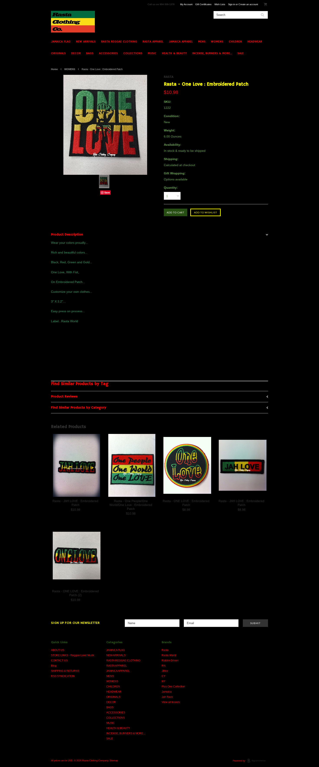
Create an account (248, 4)
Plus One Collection (173, 686)
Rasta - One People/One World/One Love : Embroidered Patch (130, 504)
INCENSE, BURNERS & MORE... (212, 53)
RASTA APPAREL (153, 42)
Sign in (231, 4)
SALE (240, 53)
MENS (202, 42)
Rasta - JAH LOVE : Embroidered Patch (75, 503)
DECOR (76, 53)
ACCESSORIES (108, 53)
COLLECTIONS (132, 53)
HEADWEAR (254, 42)
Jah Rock (167, 696)
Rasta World (169, 655)
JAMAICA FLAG (61, 42)
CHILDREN (235, 42)
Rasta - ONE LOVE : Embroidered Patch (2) (75, 593)
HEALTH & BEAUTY (174, 53)
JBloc (165, 670)
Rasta (168, 77)
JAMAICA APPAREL (181, 42)
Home (54, 69)
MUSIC (152, 53)
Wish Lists (219, 4)
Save (107, 192)
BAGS (90, 53)
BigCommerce (257, 761)
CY (163, 676)
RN (164, 665)
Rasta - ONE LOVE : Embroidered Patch (186, 503)
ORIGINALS (58, 53)
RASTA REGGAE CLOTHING (119, 42)
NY (163, 681)
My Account (186, 4)
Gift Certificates (203, 4)
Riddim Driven (170, 660)
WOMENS (217, 42)
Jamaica (167, 691)
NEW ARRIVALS (86, 42)
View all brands (171, 702)
